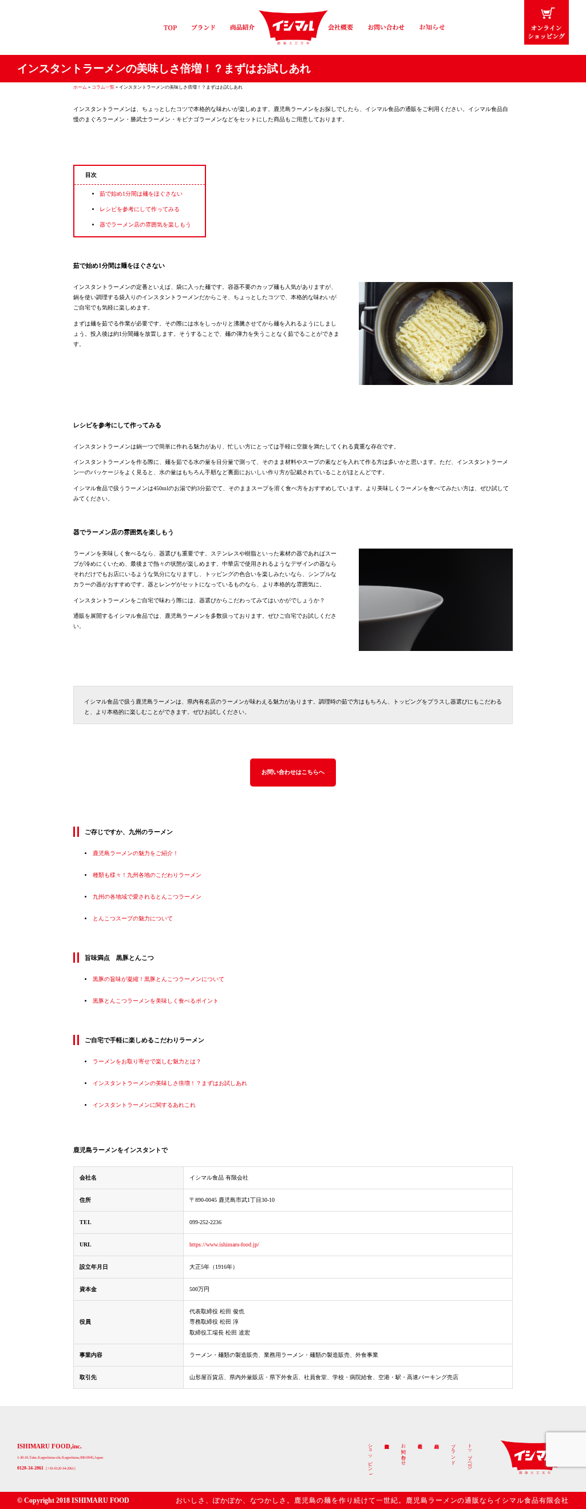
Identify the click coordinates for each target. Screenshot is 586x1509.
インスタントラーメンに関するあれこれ (144, 1105)
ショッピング (370, 1457)
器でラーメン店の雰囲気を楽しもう (145, 224)
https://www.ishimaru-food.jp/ (224, 1244)
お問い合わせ (403, 1451)
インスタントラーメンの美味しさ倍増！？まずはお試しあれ (170, 1083)
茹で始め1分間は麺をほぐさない (141, 193)
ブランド (453, 1451)
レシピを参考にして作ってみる (140, 209)
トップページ (470, 1454)
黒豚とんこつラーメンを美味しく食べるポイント (156, 1001)
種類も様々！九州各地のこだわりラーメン (147, 875)
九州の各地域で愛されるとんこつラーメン (147, 897)
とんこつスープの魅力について (133, 918)
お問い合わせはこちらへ (293, 772)
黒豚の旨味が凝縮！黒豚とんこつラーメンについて (158, 979)
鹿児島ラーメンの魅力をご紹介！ (136, 853)
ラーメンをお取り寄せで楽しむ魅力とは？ (147, 1061)
